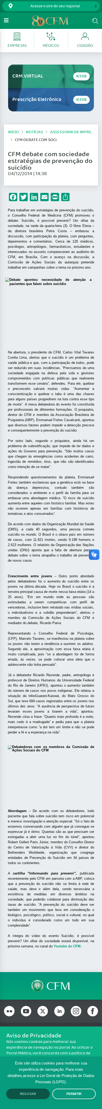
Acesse (81, 76)
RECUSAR (28, 1094)
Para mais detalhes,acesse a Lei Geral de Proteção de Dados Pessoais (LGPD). (51, 1075)
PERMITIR (74, 1094)
